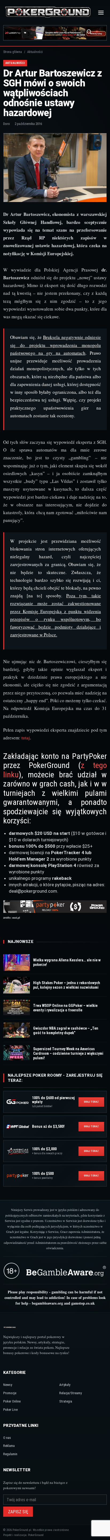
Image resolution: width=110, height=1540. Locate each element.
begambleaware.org (47, 1303)
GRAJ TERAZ (91, 1101)
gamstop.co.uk (83, 1303)
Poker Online (12, 1401)
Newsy (7, 1385)
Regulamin (10, 1454)
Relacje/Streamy (70, 1393)
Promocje (9, 1393)
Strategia (65, 1401)
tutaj (25, 738)
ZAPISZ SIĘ (18, 1511)
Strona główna (12, 52)
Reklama (9, 1446)
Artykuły (64, 1385)
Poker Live (10, 1410)
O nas (7, 1438)
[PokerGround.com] (47, 12)
